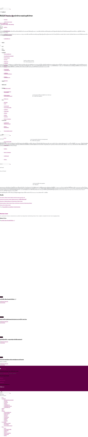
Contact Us (2, 382)
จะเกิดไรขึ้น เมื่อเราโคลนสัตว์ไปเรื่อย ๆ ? (8, 299)
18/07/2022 (2, 23)
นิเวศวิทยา (6, 80)
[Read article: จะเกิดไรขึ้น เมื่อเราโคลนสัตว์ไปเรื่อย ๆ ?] (44, 258)
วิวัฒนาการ (6, 99)
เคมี (2, 46)
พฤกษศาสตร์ (6, 106)
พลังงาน (5, 403)
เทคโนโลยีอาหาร (7, 70)
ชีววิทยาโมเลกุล (7, 95)
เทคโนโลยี (4, 52)
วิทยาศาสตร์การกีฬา (7, 141)
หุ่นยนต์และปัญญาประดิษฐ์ (8, 56)
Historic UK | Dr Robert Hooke (5, 205)
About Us (1, 378)
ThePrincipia (5, 373)
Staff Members (2, 380)
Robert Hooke (13, 207)
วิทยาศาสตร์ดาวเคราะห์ (8, 131)
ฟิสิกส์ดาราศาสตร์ (7, 88)
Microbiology (11, 24)
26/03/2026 (2, 322)
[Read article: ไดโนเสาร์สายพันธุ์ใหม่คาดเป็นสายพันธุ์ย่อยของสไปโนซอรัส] (44, 350)
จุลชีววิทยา (6, 109)
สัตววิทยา (6, 102)
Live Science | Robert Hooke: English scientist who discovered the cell (12, 197)
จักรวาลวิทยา (6, 127)
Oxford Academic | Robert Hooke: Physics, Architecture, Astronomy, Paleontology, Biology (16, 203)
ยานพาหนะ (6, 63)
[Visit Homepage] (13, 42)
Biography (3, 24)
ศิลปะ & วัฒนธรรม (7, 119)
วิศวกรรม (5, 59)
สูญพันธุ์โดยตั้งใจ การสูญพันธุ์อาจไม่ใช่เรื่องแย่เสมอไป (11, 339)
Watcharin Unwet (8, 22)
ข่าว (2, 49)
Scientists (18, 207)
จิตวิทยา (5, 149)
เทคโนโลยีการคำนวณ (8, 74)
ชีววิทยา (3, 50)
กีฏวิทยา (5, 113)
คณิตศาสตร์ (6, 430)
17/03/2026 (2, 343)
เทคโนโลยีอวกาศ (7, 77)
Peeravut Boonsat (4, 301)
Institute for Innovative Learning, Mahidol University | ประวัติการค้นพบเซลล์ (13, 199)
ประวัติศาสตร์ (6, 156)
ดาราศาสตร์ (4, 84)
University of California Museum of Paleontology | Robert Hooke (11, 201)
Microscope (8, 207)
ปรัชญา (5, 159)
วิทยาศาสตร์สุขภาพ (7, 54)
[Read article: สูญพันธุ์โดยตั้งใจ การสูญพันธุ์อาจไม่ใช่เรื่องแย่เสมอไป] (44, 330)
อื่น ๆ (3, 100)
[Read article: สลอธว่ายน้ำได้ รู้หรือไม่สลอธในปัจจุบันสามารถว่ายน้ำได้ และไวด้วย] (44, 309)
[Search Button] (10, 135)
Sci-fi (5, 138)
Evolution (2, 317)
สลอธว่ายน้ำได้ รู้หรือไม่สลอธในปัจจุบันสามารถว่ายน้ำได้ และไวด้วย (13, 319)
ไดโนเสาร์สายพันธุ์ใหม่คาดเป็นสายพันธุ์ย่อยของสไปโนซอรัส (12, 359)
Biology (6, 24)
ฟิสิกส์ (3, 81)
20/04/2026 (2, 302)
